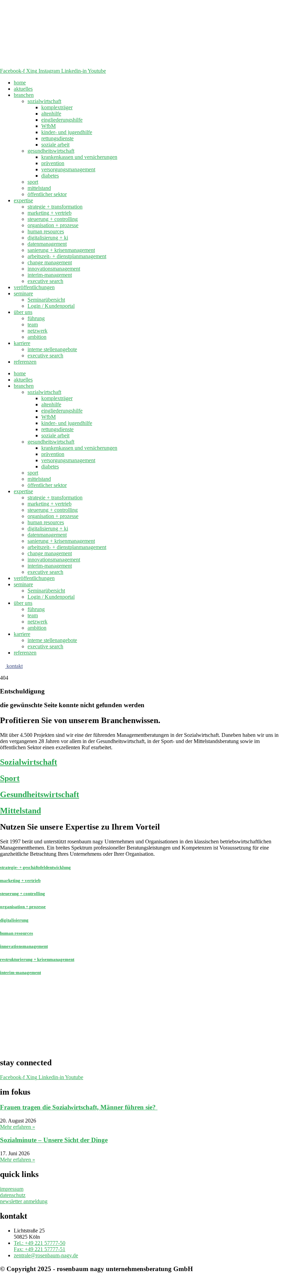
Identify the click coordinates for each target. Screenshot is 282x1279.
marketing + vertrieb (50, 213)
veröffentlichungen (34, 287)
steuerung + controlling (53, 219)
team (33, 324)
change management (50, 262)
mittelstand (39, 188)
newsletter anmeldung (23, 1201)
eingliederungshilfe (62, 120)
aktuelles (23, 89)
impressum (11, 1189)
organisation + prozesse (53, 225)
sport (33, 182)
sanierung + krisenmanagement (61, 250)
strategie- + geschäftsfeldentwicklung (35, 867)
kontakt (14, 666)
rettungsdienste (57, 138)
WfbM (48, 126)
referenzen (25, 362)
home (20, 82)
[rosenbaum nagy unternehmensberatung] (137, 65)
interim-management (50, 275)
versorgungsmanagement (68, 169)
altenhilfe (51, 113)
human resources (46, 231)
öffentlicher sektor (47, 194)
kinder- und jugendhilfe (66, 132)
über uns (23, 312)
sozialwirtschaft (44, 101)
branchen (24, 95)
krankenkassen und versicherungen (79, 157)
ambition (37, 337)
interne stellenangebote (52, 349)
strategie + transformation (55, 207)
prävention (52, 163)
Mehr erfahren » (17, 1127)
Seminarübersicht (46, 300)
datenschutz (12, 1195)
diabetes (50, 176)
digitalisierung (14, 920)
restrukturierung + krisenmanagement (37, 959)
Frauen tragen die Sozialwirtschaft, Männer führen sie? (79, 1107)
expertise (23, 200)
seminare (23, 293)
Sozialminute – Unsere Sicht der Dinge (54, 1140)
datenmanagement (47, 244)
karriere (22, 343)
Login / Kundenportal (51, 306)
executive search (45, 281)
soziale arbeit (55, 145)
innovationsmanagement (54, 269)
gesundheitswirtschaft (51, 151)
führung (36, 318)
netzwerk (37, 331)
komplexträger (57, 107)
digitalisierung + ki (48, 238)
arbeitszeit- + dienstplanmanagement (67, 256)
